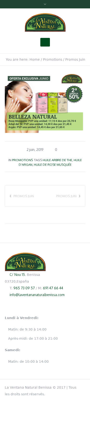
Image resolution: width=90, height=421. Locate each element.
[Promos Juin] (45, 102)
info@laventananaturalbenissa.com (37, 295)
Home (35, 59)
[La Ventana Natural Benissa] (45, 22)
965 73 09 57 (24, 288)
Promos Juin (66, 196)
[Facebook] (82, 386)
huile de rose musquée (53, 164)
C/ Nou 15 (17, 275)
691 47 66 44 (53, 288)
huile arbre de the (57, 160)
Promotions (52, 59)
